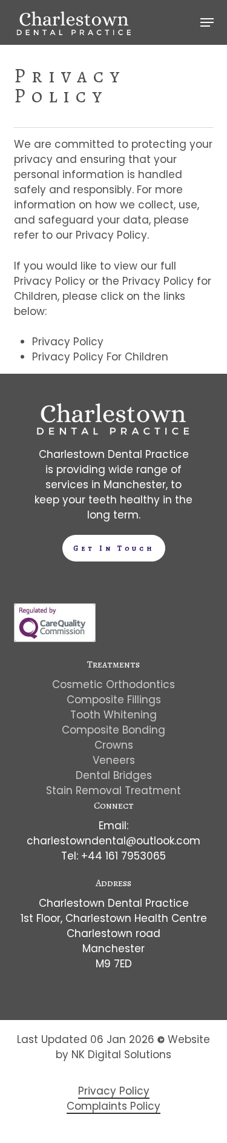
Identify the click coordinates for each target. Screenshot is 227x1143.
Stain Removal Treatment (113, 790)
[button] (207, 22)
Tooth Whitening (113, 714)
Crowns (113, 745)
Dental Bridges (114, 775)
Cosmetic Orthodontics (113, 684)
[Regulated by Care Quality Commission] (55, 638)
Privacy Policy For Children (100, 357)
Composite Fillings (114, 699)
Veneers (114, 760)
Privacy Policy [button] (114, 1091)
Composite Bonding (113, 730)
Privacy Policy (68, 341)
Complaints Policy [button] (113, 1106)
